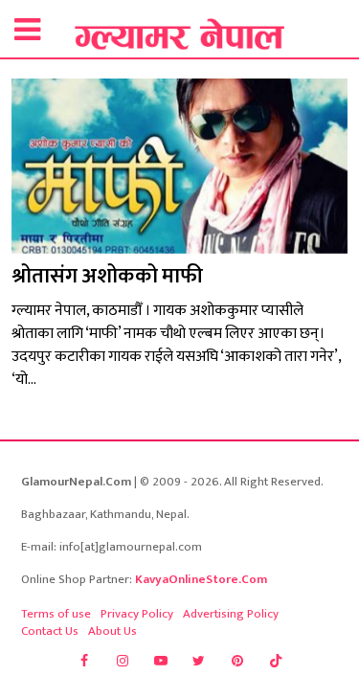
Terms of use (56, 613)
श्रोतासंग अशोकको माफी (107, 276)
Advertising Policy (231, 613)
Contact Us (50, 631)
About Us (112, 631)
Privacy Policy (137, 613)
